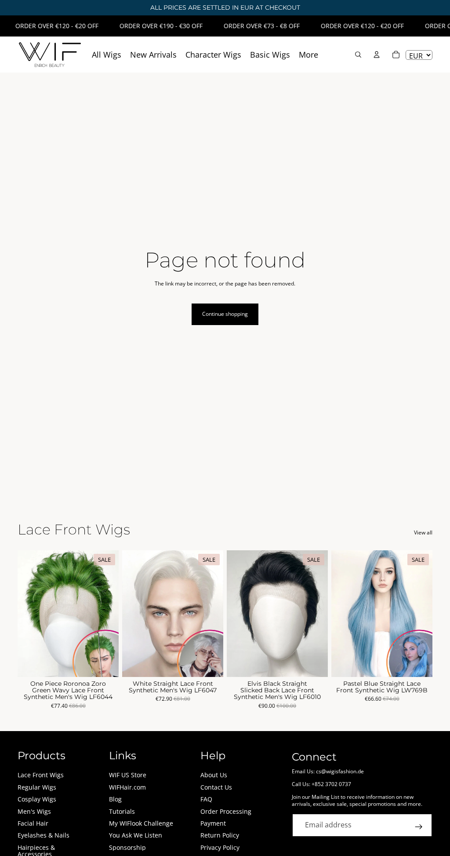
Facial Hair (33, 823)
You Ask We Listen (135, 835)
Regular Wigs (37, 787)
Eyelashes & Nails (43, 835)
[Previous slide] (27, 613)
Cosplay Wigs (37, 799)
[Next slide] (109, 613)
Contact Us (216, 787)
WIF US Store (127, 775)
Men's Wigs (34, 811)
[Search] (358, 54)
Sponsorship (127, 847)
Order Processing (225, 811)
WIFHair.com (127, 787)
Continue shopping (225, 314)
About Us (213, 775)
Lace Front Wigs (41, 775)
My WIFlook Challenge (141, 823)
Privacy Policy (220, 847)
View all (423, 532)
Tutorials (122, 811)
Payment (213, 823)
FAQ (206, 799)
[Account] (376, 54)
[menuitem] (308, 54)
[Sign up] (419, 827)
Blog (115, 799)
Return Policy (219, 835)
